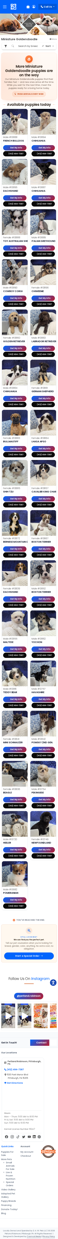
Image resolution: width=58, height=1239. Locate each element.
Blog (3, 1213)
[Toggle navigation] (4, 7)
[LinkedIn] (34, 1136)
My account (27, 1151)
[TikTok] (18, 1136)
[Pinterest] (39, 1136)
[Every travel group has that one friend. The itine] (41, 1016)
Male (10, 137)
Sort (48, 46)
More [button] (54, 39)
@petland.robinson (28, 996)
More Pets (6, 1159)
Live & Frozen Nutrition (10, 1175)
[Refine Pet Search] (5, 46)
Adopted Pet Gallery (8, 1195)
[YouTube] (29, 1136)
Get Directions (14, 1082)
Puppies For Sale (7, 1153)
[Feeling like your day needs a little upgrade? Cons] (8, 1016)
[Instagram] (12, 1136)
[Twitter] (23, 1136)
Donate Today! (9, 1209)
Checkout (26, 1155)
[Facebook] (6, 1136)
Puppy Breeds (8, 1201)
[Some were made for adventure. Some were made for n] (24, 1016)
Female (11, 237)
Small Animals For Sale (10, 1166)
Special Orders (10, 1184)
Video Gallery (8, 1189)
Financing (6, 1205)
